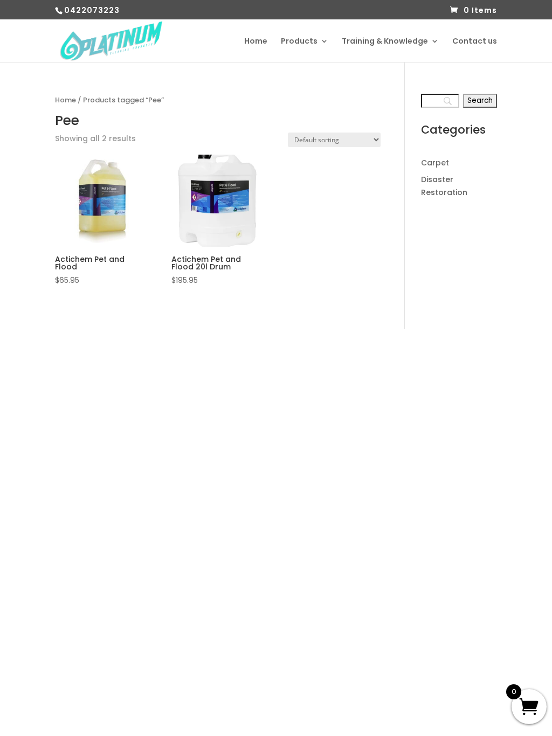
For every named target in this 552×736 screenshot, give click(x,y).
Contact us (474, 41)
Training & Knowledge (385, 41)
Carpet (435, 162)
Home (255, 41)
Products (299, 41)
